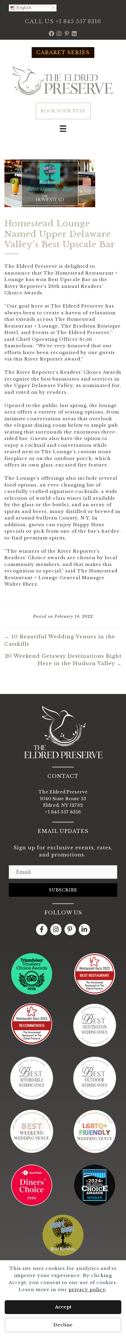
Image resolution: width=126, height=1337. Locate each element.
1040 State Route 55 (63, 798)
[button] (51, 33)
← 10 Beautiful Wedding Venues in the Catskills (59, 640)
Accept (63, 1307)
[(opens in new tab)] (31, 993)
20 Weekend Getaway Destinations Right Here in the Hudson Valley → (63, 660)
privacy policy (87, 1289)
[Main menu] (63, 128)
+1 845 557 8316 (78, 21)
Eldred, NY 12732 (63, 805)
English (23, 8)
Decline (63, 1325)
